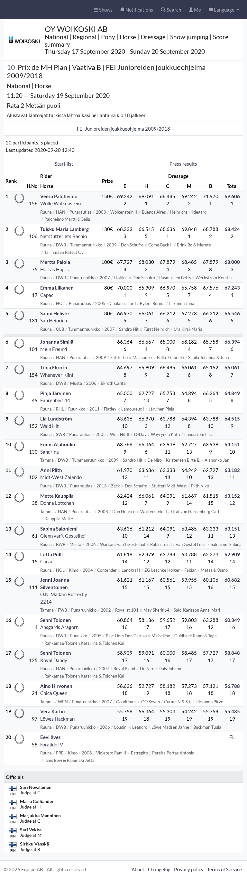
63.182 (232, 470)
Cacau (46, 561)
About (138, 869)
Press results (183, 164)
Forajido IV (51, 744)
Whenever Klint (57, 375)
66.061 (232, 367)
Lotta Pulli (51, 554)
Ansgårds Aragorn (59, 627)
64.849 (232, 393)
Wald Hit (49, 426)
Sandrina (49, 452)
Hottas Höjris (54, 269)
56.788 (232, 686)
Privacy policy (189, 869)
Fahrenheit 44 (55, 400)
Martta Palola (55, 262)
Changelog (159, 869)
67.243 (232, 288)
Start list (64, 164)
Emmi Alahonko (57, 444)
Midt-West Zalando (61, 477)
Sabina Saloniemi (59, 528)
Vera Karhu (52, 711)
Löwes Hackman (57, 719)
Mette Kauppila (57, 496)
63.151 (232, 528)
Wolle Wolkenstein (60, 203)
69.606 (232, 196)
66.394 (232, 342)
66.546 (232, 313)
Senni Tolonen (55, 620)
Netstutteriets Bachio (63, 236)
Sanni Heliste (54, 313)
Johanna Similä (56, 342)
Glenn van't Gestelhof (63, 536)
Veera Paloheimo (59, 196)
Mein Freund (53, 349)
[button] (224, 10)
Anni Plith (51, 470)
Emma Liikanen (57, 288)
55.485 (232, 711)
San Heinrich (53, 320)
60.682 (232, 580)
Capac (46, 295)
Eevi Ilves (50, 737)
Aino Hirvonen (56, 686)
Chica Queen (53, 693)
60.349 (232, 620)
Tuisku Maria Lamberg (64, 229)
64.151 (232, 444)
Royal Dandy (53, 660)
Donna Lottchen (57, 503)
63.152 (232, 496)
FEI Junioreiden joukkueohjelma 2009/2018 (123, 129)
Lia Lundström (56, 418)
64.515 (232, 418)
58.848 (232, 653)
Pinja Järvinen (55, 393)
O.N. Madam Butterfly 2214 (63, 598)
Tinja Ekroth (53, 367)
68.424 (232, 229)
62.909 (232, 554)
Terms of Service (224, 869)
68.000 (232, 262)
